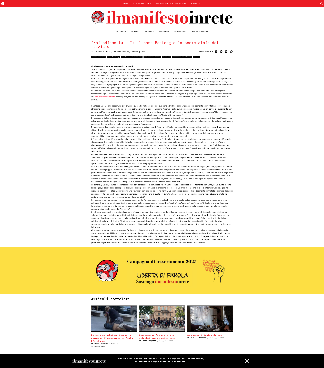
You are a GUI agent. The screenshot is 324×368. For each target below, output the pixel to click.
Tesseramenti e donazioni (171, 3)
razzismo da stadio (182, 57)
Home (125, 3)
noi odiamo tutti (152, 57)
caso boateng (113, 57)
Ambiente (164, 31)
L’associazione (142, 3)
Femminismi (180, 31)
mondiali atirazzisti (132, 57)
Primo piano (139, 51)
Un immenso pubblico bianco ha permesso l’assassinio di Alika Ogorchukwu (112, 337)
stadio (197, 57)
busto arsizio (98, 57)
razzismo (167, 57)
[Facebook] (3, 3)
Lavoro (135, 31)
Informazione (121, 51)
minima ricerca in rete (105, 96)
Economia (149, 31)
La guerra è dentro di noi (204, 334)
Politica (121, 31)
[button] (321, 4)
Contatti (196, 3)
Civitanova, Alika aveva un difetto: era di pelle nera (157, 336)
